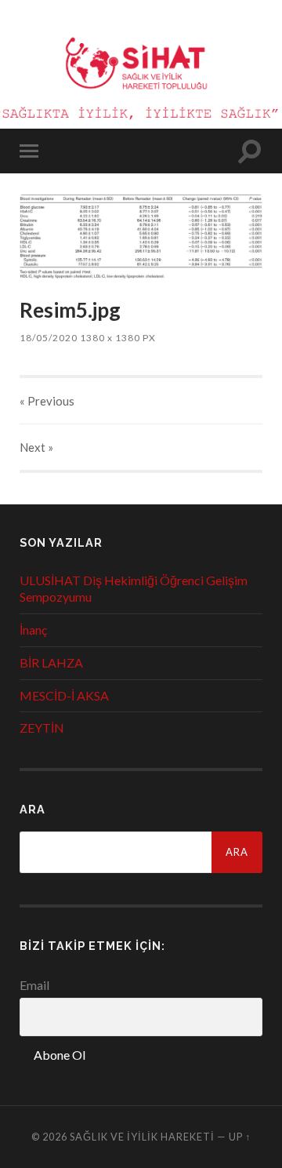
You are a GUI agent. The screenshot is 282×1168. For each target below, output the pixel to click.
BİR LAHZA (51, 662)
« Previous (47, 401)
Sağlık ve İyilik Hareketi (142, 1136)
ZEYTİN (42, 727)
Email (34, 984)
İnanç (33, 629)
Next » (36, 447)
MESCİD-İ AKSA (64, 695)
